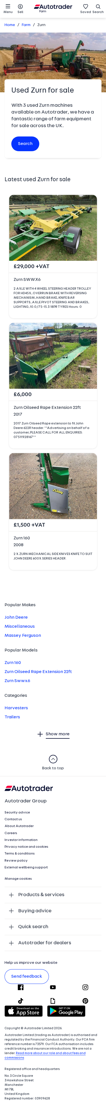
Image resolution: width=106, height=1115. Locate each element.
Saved (85, 12)
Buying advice (34, 911)
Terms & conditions (20, 853)
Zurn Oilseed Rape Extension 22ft (38, 672)
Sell (20, 12)
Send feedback (26, 976)
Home (10, 25)
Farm (26, 25)
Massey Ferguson (23, 635)
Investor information (21, 840)
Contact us (13, 819)
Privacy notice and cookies (26, 847)
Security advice (17, 812)
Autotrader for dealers (44, 943)
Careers (11, 833)
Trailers (12, 717)
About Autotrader (19, 826)
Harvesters (16, 708)
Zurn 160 (13, 663)
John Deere (16, 617)
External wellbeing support (26, 867)
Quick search (33, 927)
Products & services (41, 895)
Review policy (16, 860)
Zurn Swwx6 (17, 681)
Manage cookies (18, 879)
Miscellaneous (20, 626)
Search (98, 12)
